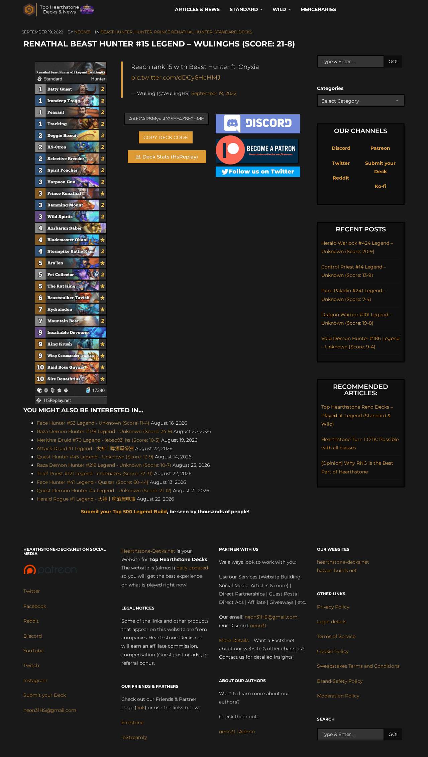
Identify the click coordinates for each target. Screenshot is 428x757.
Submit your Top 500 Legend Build (124, 512)
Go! (393, 62)
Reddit (341, 178)
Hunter (143, 31)
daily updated (192, 568)
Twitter (341, 163)
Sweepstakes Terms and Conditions (358, 666)
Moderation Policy (338, 696)
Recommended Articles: (360, 390)
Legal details (331, 622)
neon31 (82, 31)
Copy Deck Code (165, 137)
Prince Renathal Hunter (183, 31)
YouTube (33, 651)
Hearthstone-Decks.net (148, 551)
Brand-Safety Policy (339, 681)
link (140, 708)
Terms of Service (336, 636)
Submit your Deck (44, 695)
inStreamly (134, 737)
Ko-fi (380, 186)
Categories (330, 88)
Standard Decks (233, 31)
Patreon (380, 148)
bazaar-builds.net (337, 570)
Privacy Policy (333, 607)
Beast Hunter (117, 31)
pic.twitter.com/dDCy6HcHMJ (175, 77)
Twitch (31, 665)
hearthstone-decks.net (343, 562)
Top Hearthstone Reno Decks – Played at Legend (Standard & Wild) (357, 415)
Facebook (34, 606)
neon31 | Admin (237, 732)
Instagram (35, 680)
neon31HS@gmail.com (49, 710)
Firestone (132, 723)
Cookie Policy (332, 651)
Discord (341, 148)
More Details (234, 640)
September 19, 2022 (213, 93)
